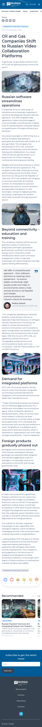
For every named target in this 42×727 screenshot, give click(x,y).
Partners (21, 695)
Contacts (21, 707)
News (25, 11)
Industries (34, 11)
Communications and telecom (15, 26)
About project (21, 689)
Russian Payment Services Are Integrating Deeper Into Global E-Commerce (17, 625)
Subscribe (8, 671)
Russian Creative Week (11, 11)
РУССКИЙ (32, 4)
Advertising (21, 701)
